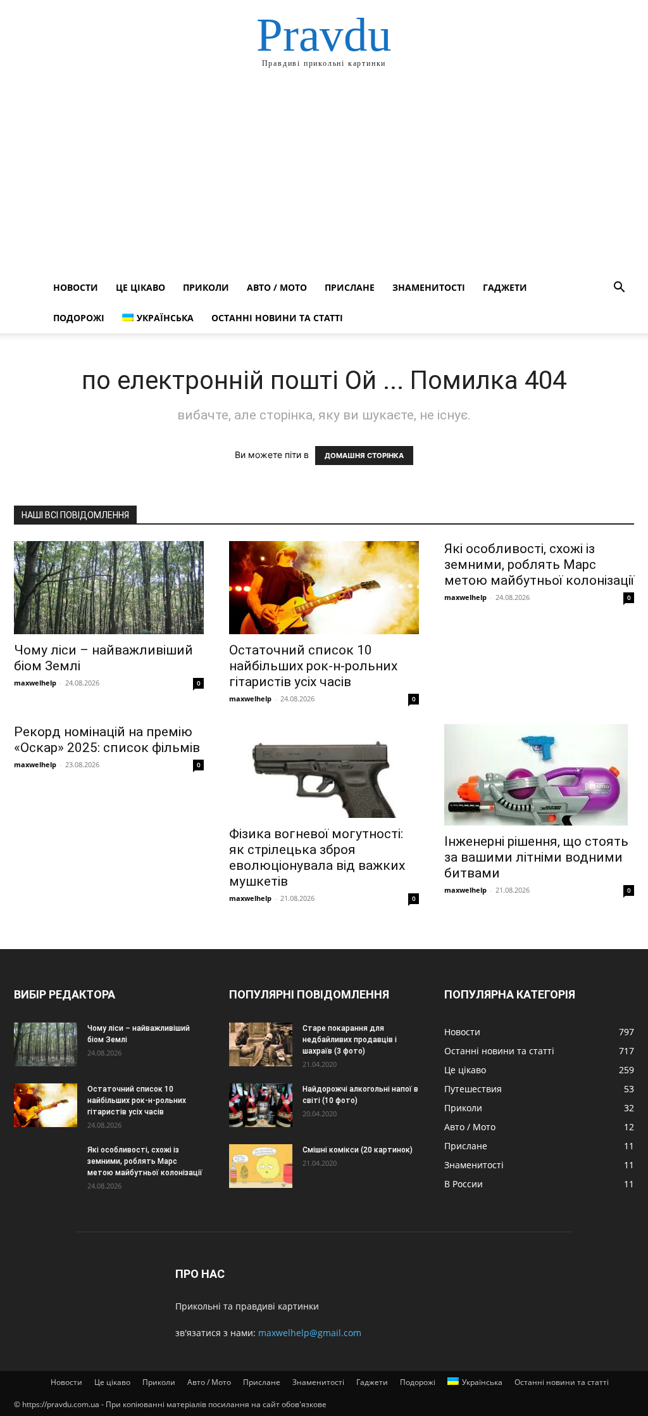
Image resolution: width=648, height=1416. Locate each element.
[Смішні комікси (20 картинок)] (260, 1166)
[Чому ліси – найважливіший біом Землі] (109, 587)
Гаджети (505, 287)
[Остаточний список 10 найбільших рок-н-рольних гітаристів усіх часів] (324, 587)
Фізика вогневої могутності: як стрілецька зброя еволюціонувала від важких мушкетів (317, 857)
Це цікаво (140, 287)
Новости (75, 287)
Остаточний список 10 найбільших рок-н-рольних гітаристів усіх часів (313, 665)
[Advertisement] (324, 177)
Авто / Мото (277, 287)
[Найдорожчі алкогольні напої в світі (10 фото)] (260, 1105)
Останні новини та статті (277, 318)
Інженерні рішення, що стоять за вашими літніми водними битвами (536, 857)
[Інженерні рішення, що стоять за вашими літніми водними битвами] (539, 775)
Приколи (206, 287)
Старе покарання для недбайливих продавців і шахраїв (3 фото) (349, 1040)
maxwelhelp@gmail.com (309, 1333)
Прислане (350, 287)
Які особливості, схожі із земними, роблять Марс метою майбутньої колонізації (539, 564)
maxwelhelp (35, 682)
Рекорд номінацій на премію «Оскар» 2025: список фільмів (107, 739)
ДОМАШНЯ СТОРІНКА (364, 455)
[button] (619, 289)
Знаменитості (428, 287)
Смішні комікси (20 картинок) (357, 1149)
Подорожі (78, 318)
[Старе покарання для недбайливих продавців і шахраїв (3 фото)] (260, 1044)
